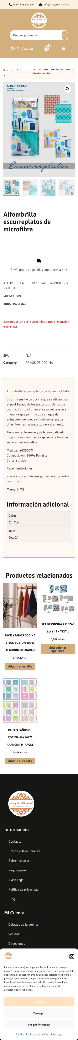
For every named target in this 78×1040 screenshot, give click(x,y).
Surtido (14, 522)
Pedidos (13, 934)
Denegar (39, 1013)
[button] (72, 957)
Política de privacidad (37, 1034)
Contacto (15, 841)
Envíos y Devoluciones (24, 851)
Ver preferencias (39, 1025)
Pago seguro (17, 870)
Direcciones (16, 944)
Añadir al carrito (20, 666)
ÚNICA (13, 538)
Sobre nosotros (19, 861)
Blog (12, 899)
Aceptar (39, 1002)
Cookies (20, 1034)
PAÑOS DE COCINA (39, 363)
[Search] (64, 35)
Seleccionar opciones (57, 649)
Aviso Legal (56, 1034)
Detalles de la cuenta (23, 924)
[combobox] (34, 35)
